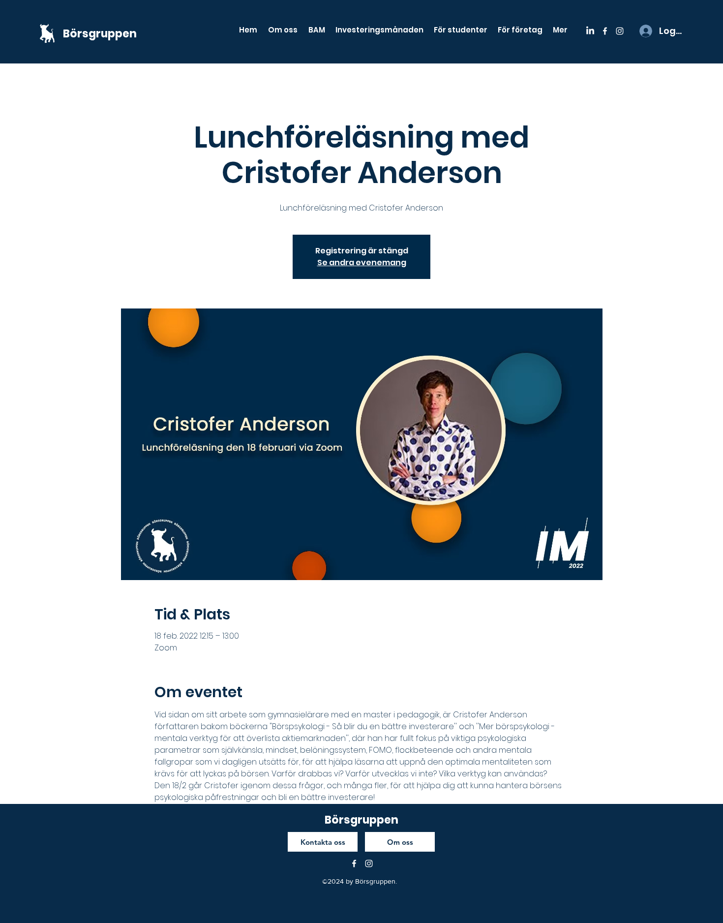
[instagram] (620, 31)
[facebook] (605, 31)
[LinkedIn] (590, 31)
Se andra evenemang (361, 262)
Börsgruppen (100, 33)
